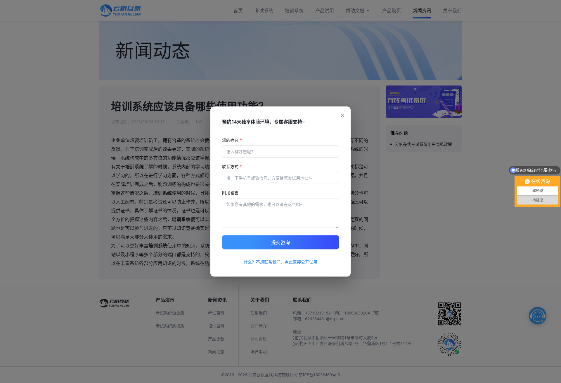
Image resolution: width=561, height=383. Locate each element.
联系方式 (232, 166)
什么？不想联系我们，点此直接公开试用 (280, 262)
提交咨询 (280, 242)
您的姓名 (232, 140)
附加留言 (230, 193)
